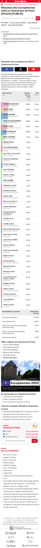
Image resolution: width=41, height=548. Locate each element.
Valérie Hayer (8, 109)
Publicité (35, 518)
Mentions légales (8, 524)
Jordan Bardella (9, 114)
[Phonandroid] (30, 545)
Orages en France (9, 457)
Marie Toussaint (9, 137)
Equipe (19, 518)
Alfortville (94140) (9, 355)
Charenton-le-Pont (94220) (13, 397)
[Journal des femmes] (10, 533)
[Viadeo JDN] (30, 541)
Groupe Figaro (18, 524)
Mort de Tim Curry (10, 455)
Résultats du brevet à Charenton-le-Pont (17, 417)
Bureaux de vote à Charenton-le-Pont (16, 39)
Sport (7, 434)
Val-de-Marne (33, 5)
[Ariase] (10, 545)
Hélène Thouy (8, 142)
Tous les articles (17, 520)
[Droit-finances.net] (30, 537)
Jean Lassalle (8, 180)
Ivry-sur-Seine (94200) (18, 23)
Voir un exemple (32, 431)
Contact (9, 520)
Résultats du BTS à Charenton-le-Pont (17, 419)
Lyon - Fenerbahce (10, 468)
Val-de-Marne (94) (10, 358)
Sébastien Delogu (9, 465)
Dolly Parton (7, 470)
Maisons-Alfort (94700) (11, 352)
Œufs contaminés (9, 460)
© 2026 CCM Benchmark (30, 524)
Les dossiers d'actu (11, 437)
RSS (24, 520)
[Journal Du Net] (10, 537)
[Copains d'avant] (10, 541)
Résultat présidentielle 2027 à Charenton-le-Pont (21, 412)
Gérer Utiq (35, 522)
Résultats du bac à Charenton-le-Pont (16, 414)
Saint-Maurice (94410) (11, 347)
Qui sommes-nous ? (9, 518)
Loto (5, 478)
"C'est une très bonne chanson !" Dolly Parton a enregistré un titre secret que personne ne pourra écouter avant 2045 (21, 504)
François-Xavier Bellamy (12, 121)
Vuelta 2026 (7, 473)
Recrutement (30, 520)
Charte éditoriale (26, 518)
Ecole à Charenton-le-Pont (12, 399)
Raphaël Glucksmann (11, 104)
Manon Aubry (8, 126)
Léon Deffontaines (10, 147)
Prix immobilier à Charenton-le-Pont (16, 402)
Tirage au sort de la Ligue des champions (18, 476)
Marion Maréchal (9, 131)
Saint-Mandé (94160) (15, 25)
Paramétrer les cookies (23, 522)
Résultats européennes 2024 (15, 5)
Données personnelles (10, 522)
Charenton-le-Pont (10, 41)
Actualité (8, 431)
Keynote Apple (8, 463)
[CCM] (30, 533)
